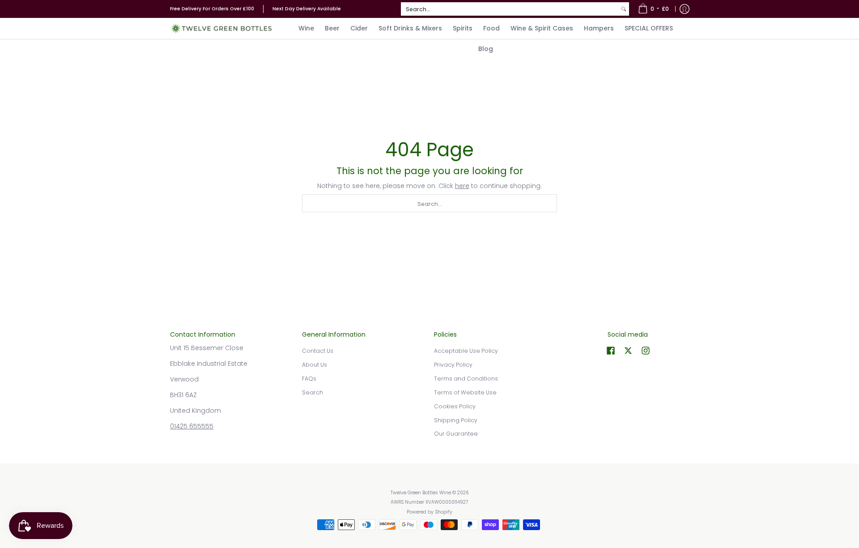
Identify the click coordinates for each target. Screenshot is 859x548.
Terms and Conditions (466, 378)
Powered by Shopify (429, 512)
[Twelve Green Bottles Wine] (221, 28)
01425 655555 (191, 426)
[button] (610, 350)
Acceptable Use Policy (466, 351)
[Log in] (684, 9)
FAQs (309, 378)
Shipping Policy (455, 420)
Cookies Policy (455, 406)
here (462, 185)
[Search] (624, 9)
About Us (314, 364)
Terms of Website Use (465, 392)
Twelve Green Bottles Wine (421, 492)
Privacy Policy (453, 364)
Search (312, 392)
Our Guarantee (456, 433)
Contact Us (317, 351)
